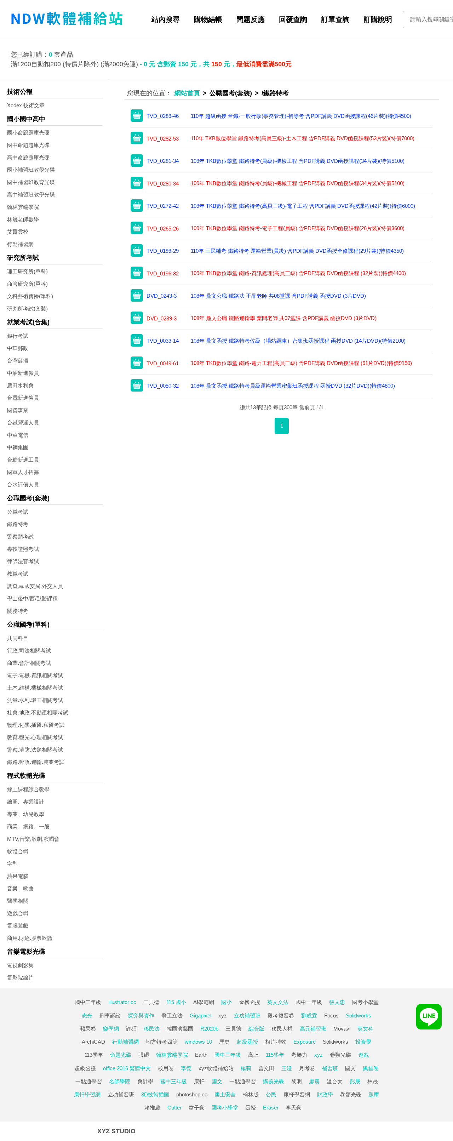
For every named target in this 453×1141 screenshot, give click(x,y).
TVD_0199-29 (163, 251)
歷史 (224, 1042)
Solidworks (358, 1015)
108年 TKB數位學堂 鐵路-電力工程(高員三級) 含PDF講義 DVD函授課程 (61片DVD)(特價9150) (301, 363)
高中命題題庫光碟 (28, 157)
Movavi (341, 1029)
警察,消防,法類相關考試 (35, 750)
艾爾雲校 (17, 232)
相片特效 (275, 1042)
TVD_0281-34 (163, 161)
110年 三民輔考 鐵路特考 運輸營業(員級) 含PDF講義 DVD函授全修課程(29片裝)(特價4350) (297, 251)
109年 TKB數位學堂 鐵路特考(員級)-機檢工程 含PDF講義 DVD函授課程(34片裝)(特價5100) (298, 161)
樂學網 (111, 1029)
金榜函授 (249, 1002)
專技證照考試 (23, 549)
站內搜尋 (165, 19)
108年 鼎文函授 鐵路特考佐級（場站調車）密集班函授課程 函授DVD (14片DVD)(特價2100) (298, 341)
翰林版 (251, 1094)
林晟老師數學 (23, 219)
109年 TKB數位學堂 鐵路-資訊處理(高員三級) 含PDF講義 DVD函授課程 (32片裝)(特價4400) (298, 273)
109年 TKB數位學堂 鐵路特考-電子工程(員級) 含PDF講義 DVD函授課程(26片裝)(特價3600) (298, 228)
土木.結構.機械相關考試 (35, 688)
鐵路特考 (17, 524)
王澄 (286, 1068)
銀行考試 (17, 336)
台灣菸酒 (17, 361)
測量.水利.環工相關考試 (35, 700)
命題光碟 (120, 1055)
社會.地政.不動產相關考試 (37, 712)
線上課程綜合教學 (28, 789)
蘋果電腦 (17, 876)
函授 (250, 1108)
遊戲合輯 (17, 913)
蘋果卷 (88, 1029)
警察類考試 (20, 537)
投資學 (363, 1042)
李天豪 (294, 1108)
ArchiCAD (93, 1042)
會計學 (145, 1081)
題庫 (373, 1094)
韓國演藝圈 (180, 1029)
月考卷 (307, 1068)
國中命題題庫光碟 (28, 145)
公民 (271, 1094)
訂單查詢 (335, 19)
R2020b (209, 1029)
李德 (186, 1068)
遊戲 (363, 1055)
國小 (226, 1002)
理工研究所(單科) (27, 271)
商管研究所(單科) (27, 284)
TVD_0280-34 (163, 184)
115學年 (275, 1055)
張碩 (143, 1055)
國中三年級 (227, 1055)
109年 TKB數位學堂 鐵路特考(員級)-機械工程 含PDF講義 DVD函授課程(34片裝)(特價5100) (298, 183)
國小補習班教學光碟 (31, 170)
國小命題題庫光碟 (28, 133)
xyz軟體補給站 (216, 1068)
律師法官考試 (23, 561)
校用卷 (166, 1068)
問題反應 (250, 19)
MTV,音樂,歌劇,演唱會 (33, 839)
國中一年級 (309, 1002)
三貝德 (151, 1002)
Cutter (174, 1108)
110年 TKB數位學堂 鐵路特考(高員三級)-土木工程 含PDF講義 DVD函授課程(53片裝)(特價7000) (302, 138)
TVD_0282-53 (163, 139)
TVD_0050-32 (163, 386)
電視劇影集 (20, 965)
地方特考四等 (162, 1042)
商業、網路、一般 (28, 826)
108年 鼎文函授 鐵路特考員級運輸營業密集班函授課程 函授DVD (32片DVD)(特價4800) (293, 386)
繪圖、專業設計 (25, 802)
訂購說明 (378, 19)
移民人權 (282, 1029)
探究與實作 (141, 1015)
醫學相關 (17, 901)
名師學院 (119, 1081)
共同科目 (17, 638)
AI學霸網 (203, 1002)
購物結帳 (208, 19)
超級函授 (247, 1042)
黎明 (296, 1081)
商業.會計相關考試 (29, 663)
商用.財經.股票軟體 (29, 938)
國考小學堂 (365, 1002)
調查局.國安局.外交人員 (35, 586)
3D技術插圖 (155, 1094)
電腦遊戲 (17, 926)
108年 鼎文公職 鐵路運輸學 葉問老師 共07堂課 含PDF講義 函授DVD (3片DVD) (284, 318)
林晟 (372, 1081)
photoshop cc (191, 1094)
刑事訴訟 (110, 1015)
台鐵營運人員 (23, 423)
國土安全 (225, 1094)
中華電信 (17, 435)
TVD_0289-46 (163, 116)
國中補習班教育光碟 (31, 182)
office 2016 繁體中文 (127, 1068)
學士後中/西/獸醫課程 (32, 598)
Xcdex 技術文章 (26, 105)
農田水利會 (20, 385)
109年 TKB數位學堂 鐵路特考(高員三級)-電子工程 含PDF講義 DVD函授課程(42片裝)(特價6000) (303, 206)
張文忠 (337, 1002)
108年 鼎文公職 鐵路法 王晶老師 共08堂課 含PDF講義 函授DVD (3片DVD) (278, 296)
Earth (201, 1055)
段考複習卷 (281, 1015)
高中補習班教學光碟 (31, 195)
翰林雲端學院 (23, 207)
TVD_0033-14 (163, 341)
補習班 (330, 1068)
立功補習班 (247, 1015)
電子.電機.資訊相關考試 (35, 675)
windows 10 (198, 1042)
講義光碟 (273, 1081)
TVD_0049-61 (163, 363)
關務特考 (17, 611)
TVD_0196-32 (163, 273)
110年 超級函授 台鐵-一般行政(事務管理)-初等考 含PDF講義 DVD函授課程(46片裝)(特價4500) (301, 116)
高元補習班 (313, 1029)
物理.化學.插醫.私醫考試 (35, 725)
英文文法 (277, 1002)
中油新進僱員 (23, 373)
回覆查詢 (293, 19)
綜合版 (256, 1029)
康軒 (199, 1081)
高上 (253, 1055)
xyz (222, 1015)
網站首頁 (187, 93)
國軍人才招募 (23, 472)
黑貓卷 (371, 1068)
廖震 (314, 1081)
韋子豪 (197, 1108)
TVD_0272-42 (163, 206)
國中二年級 (88, 1002)
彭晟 (355, 1081)
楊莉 (246, 1068)
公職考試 (17, 512)
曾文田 (266, 1068)
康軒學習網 (87, 1094)
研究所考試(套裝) (27, 309)
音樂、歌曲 (20, 888)
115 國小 (176, 1002)
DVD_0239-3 (162, 318)
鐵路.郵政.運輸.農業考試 (35, 762)
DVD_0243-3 (162, 296)
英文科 (365, 1029)
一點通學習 (88, 1081)
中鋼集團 (17, 447)
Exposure (304, 1042)
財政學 (325, 1094)
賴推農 (152, 1108)
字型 (12, 864)
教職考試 (17, 574)
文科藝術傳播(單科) (30, 296)
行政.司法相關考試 (29, 650)
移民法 (152, 1029)
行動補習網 (20, 244)
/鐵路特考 (275, 93)
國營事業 (17, 410)
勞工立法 (172, 1015)
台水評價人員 (23, 484)
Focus (331, 1015)
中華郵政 (17, 348)
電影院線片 (20, 978)
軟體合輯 (17, 851)
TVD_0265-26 (163, 229)
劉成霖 (309, 1015)
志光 (87, 1015)
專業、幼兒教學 (25, 814)
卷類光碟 (340, 1055)
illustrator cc (122, 1002)
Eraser (271, 1108)
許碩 (131, 1029)
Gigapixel (200, 1015)
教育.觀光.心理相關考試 (35, 737)
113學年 (94, 1055)
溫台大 (335, 1081)
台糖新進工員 (23, 460)
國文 (350, 1068)
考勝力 (299, 1055)
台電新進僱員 (23, 398)
